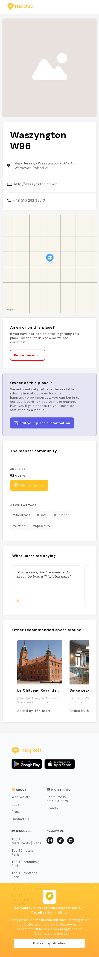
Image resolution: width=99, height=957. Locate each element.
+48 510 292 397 (28, 200)
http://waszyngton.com (34, 184)
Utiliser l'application (49, 943)
